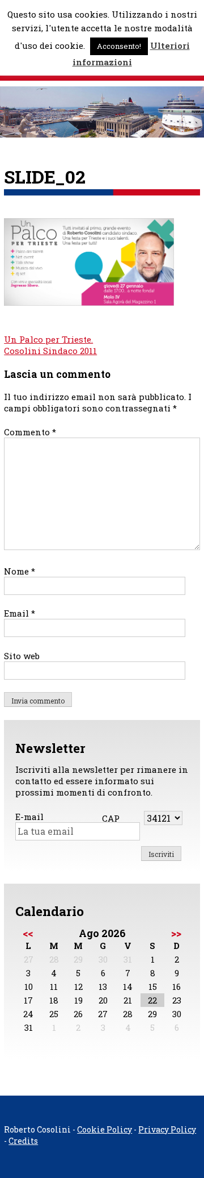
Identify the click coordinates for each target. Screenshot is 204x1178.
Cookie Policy (104, 1129)
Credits (23, 1140)
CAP (111, 818)
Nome (19, 571)
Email (19, 613)
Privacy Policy (167, 1129)
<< (28, 933)
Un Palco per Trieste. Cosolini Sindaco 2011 (50, 345)
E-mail (29, 816)
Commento (30, 432)
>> (176, 933)
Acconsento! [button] (119, 46)
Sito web (22, 655)
